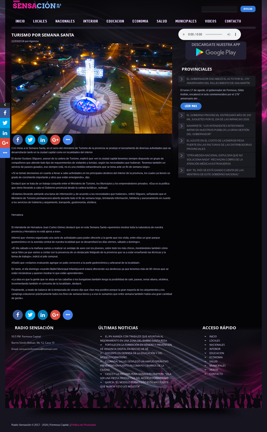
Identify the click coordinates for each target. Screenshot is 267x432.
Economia (140, 21)
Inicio (20, 21)
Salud (162, 21)
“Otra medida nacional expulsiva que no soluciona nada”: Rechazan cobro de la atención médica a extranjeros (215, 159)
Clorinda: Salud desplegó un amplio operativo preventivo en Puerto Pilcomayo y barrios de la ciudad (134, 366)
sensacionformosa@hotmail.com (38, 349)
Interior (90, 21)
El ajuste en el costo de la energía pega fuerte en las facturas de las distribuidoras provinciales (219, 144)
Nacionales (65, 21)
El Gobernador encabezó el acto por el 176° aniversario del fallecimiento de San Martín (218, 81)
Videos (211, 21)
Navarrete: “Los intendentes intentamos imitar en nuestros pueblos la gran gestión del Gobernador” (218, 130)
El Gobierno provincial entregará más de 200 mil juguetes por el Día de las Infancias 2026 (219, 117)
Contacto (233, 21)
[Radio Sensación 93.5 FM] (60, 5)
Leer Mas (191, 106)
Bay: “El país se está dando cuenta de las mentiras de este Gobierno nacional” (215, 172)
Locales (40, 21)
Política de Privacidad (83, 424)
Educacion (115, 21)
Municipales (186, 21)
